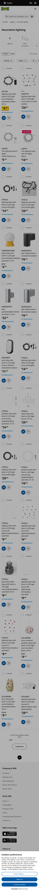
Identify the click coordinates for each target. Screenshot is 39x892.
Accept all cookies (19, 884)
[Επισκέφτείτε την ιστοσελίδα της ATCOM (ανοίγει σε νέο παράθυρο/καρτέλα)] (19, 889)
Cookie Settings (18, 874)
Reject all (20, 879)
